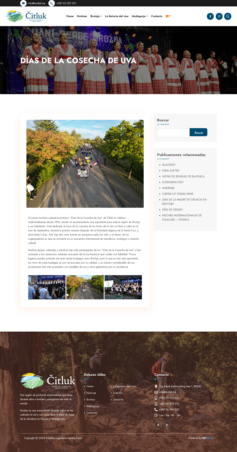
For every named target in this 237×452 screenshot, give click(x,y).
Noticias (82, 16)
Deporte (118, 399)
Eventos (118, 393)
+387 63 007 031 (66, 3)
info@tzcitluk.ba (36, 3)
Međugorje (139, 16)
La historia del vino (116, 16)
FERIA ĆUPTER (170, 170)
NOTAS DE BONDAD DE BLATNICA (183, 176)
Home (70, 16)
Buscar (163, 120)
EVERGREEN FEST (173, 182)
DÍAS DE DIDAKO (172, 209)
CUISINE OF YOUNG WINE (177, 194)
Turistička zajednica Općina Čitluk (64, 438)
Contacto (156, 16)
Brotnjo (95, 16)
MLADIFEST (169, 165)
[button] (32, 287)
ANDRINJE (168, 188)
